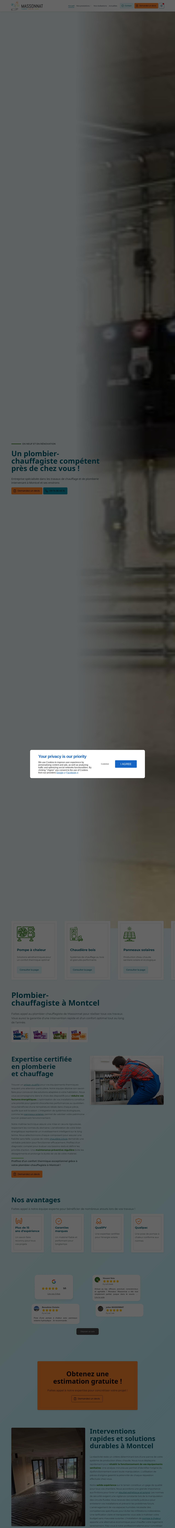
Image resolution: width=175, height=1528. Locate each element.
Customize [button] (105, 764)
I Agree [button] (125, 764)
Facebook (71, 773)
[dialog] (87, 764)
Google (59, 773)
